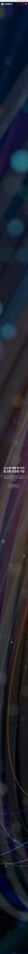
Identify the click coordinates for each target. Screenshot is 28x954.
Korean (20, 0)
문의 (17, 0)
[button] (26, 4)
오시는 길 (25, 0)
